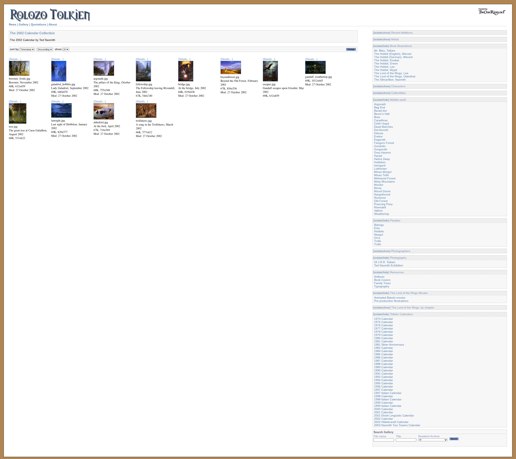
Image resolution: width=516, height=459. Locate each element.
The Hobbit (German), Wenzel (393, 57)
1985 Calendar (383, 354)
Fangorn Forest (384, 142)
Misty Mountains (384, 181)
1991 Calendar (383, 373)
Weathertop (381, 213)
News (12, 24)
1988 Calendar (383, 364)
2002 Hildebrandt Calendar (391, 422)
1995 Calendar (383, 383)
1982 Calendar (383, 347)
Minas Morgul (382, 171)
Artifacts (379, 276)
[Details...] (15, 59)
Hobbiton (380, 162)
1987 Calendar (383, 360)
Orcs (377, 237)
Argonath (380, 104)
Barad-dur (380, 110)
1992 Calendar (383, 376)
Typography (381, 286)
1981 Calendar (383, 341)
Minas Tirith (381, 175)
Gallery (23, 24)
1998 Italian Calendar (388, 399)
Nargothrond (382, 194)
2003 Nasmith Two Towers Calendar (397, 425)
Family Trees (382, 283)
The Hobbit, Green (386, 63)
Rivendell (380, 207)
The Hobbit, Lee (384, 66)
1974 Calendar (383, 318)
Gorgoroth (380, 149)
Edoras (378, 133)
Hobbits (379, 231)
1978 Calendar (383, 331)
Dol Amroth (381, 130)
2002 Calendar (383, 418)
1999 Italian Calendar (388, 405)
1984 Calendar (383, 351)
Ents (377, 228)
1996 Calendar (383, 386)
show (386, 32)
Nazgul (378, 234)
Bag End (379, 107)
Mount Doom (382, 191)
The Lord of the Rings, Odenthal (394, 76)
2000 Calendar (383, 409)
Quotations (38, 24)
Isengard (379, 165)
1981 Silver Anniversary (389, 344)
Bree (377, 117)
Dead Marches (383, 126)
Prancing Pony (383, 204)
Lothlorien (380, 168)
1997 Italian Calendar (388, 393)
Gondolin (380, 146)
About (53, 24)
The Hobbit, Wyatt (385, 70)
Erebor (378, 136)
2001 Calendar (383, 412)
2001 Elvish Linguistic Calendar (394, 415)
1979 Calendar (383, 334)
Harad (378, 155)
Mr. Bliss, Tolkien (384, 50)
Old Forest (381, 200)
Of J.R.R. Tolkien (384, 262)
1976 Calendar (383, 325)
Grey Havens (382, 152)
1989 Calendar (383, 367)
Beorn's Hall (381, 113)
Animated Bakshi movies (389, 297)
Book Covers (382, 279)
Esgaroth (380, 139)
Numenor (380, 197)
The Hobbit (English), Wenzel (392, 53)
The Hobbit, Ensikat (386, 60)
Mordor (378, 184)
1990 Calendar (383, 370)
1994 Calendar (383, 380)
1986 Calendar (383, 357)
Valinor (378, 210)
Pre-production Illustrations (391, 300)
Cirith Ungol (381, 123)
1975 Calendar (383, 322)
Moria (377, 188)
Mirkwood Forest (384, 178)
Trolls (377, 241)
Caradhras (381, 120)
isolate (378, 32)
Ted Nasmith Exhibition (388, 265)
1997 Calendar (383, 389)
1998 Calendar (383, 396)
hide (385, 46)
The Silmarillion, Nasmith (390, 79)
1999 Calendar (383, 402)
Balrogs (379, 224)
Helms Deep (382, 159)
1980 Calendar (383, 338)
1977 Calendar (383, 328)
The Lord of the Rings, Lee (391, 73)
